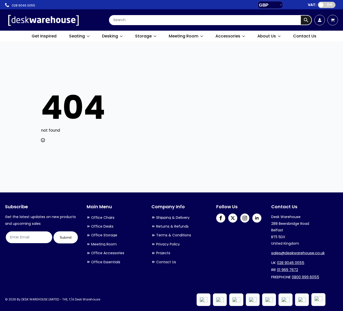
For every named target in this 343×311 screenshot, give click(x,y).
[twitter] (232, 218)
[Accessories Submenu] (243, 36)
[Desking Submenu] (121, 36)
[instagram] (244, 218)
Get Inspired (44, 36)
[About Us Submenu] (279, 36)
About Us (266, 36)
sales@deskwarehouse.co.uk (298, 252)
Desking (110, 36)
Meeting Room (183, 36)
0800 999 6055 (305, 277)
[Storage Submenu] (155, 36)
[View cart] (332, 20)
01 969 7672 (287, 269)
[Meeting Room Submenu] (201, 36)
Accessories (227, 36)
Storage (143, 36)
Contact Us (304, 36)
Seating (77, 36)
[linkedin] (256, 218)
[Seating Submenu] (88, 36)
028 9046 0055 (290, 262)
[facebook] (220, 218)
